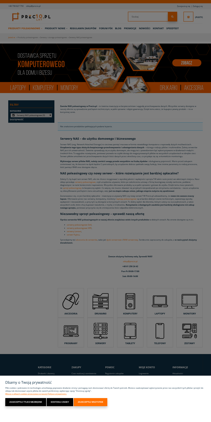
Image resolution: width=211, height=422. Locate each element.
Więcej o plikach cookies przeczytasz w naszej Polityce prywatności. (36, 393)
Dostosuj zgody (60, 402)
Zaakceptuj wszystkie (90, 402)
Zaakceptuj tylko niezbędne (25, 402)
